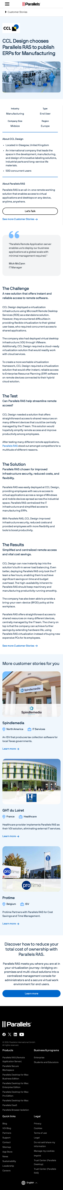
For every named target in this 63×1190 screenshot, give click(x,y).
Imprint (37, 1156)
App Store (7, 1152)
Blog (4, 1124)
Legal (37, 1138)
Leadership (8, 1166)
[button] (31, 1183)
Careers (6, 1171)
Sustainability (9, 1161)
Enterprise (39, 1057)
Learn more (9, 748)
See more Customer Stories (18, 219)
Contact (6, 1142)
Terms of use (40, 1133)
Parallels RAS (10, 446)
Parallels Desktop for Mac (15, 1100)
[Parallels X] (9, 1034)
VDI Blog (6, 1128)
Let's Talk (30, 211)
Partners (6, 1133)
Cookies (38, 1128)
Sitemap (6, 1147)
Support (6, 1138)
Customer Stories (16, 13)
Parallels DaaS (9, 1105)
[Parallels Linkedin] (15, 1034)
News (5, 1156)
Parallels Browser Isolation (15, 1110)
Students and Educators (46, 1062)
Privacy (37, 1124)
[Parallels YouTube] (21, 1034)
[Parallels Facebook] (4, 1034)
